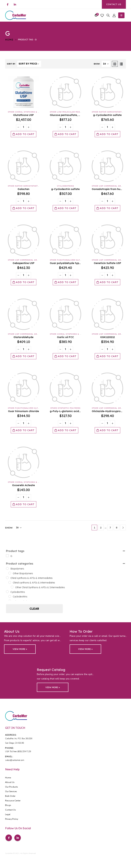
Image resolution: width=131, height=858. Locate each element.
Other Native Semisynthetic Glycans (29, 186)
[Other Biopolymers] (9, 573)
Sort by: (11, 64)
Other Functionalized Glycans (68, 260)
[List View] (121, 64)
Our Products (11, 786)
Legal (7, 814)
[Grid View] (115, 64)
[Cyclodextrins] (7, 591)
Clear (34, 608)
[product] (23, 92)
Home (8, 777)
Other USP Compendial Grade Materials (30, 260)
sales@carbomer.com (14, 760)
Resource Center (12, 800)
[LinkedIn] (14, 4)
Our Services (11, 791)
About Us (9, 782)
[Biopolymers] (7, 568)
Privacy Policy (11, 819)
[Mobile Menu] (121, 15)
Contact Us (113, 4)
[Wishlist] (102, 15)
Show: (97, 64)
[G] (7, 555)
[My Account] (114, 15)
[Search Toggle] (108, 15)
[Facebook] (7, 4)
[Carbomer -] (15, 15)
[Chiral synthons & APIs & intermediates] (7, 577)
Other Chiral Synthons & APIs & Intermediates (35, 112)
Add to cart (25, 134)
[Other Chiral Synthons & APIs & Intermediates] (12, 587)
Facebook (8, 838)
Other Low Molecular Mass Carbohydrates (74, 112)
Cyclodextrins (65, 186)
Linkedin (17, 838)
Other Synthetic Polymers (65, 408)
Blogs (8, 805)
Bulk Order (10, 796)
